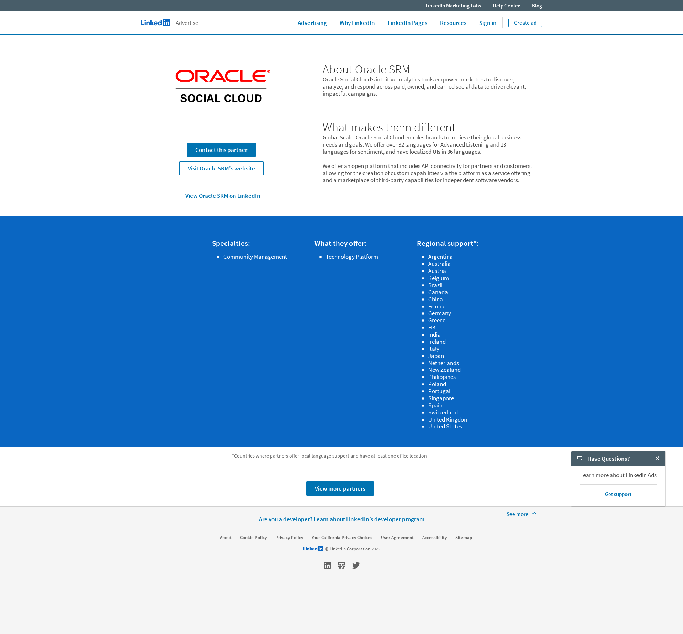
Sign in (488, 23)
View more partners (340, 488)
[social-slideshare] (341, 565)
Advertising (312, 23)
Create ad (525, 22)
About (226, 537)
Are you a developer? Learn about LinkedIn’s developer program (341, 519)
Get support (618, 494)
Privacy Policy (289, 537)
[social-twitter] (356, 565)
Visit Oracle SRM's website (221, 168)
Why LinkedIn (357, 23)
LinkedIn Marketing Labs (453, 5)
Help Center (506, 5)
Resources (453, 23)
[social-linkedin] (327, 565)
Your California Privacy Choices (342, 537)
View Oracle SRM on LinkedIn (222, 196)
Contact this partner (221, 150)
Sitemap (463, 537)
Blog (537, 5)
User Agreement (397, 537)
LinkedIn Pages (407, 23)
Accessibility (434, 537)
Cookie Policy (253, 537)
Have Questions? (608, 459)
